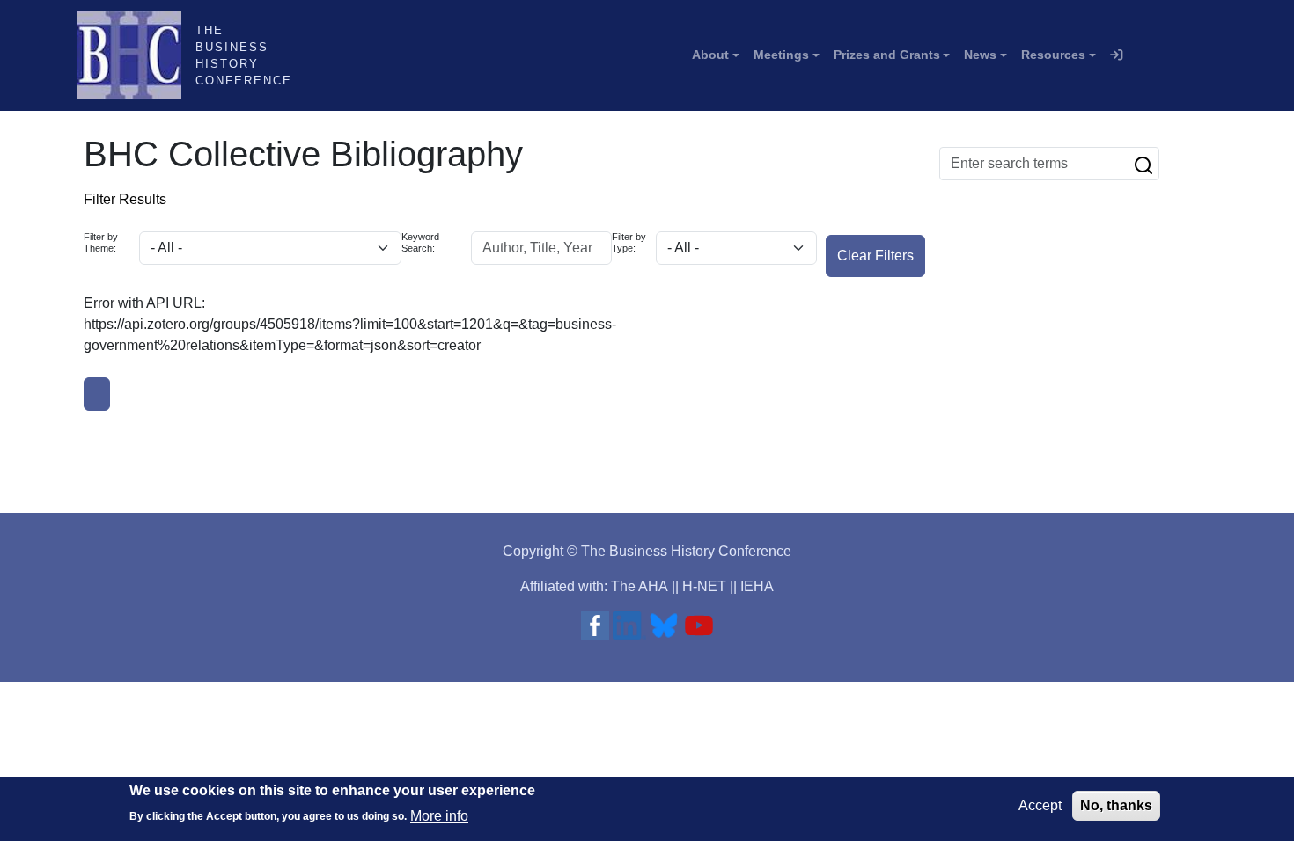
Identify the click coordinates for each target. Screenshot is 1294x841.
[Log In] (1116, 55)
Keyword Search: (420, 242)
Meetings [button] (781, 55)
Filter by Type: (629, 242)
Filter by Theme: (101, 242)
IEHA (757, 586)
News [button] (980, 55)
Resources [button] (1053, 55)
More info (439, 815)
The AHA (639, 586)
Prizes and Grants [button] (887, 55)
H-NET (704, 586)
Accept (1040, 805)
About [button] (710, 55)
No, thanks (1116, 805)
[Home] (136, 55)
